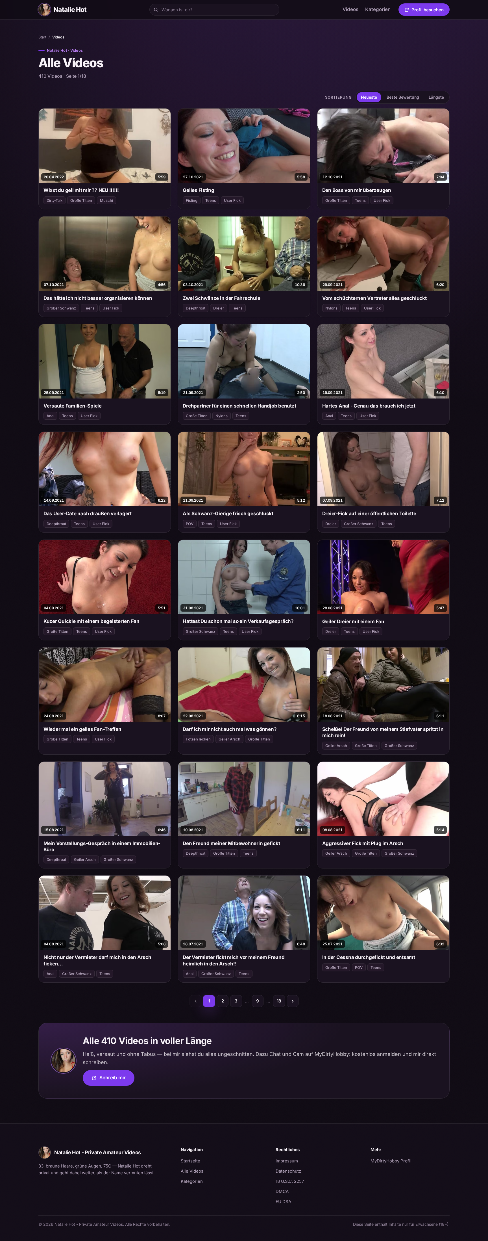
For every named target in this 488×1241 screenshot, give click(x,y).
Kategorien (378, 9)
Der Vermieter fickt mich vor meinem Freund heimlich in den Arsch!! (233, 960)
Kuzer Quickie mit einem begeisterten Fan (91, 621)
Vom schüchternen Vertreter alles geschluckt (374, 298)
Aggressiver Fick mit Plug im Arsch (362, 843)
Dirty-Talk (54, 200)
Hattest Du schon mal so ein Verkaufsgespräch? (238, 621)
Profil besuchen (430, 10)
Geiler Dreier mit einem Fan (353, 621)
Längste (436, 97)
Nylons (331, 308)
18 (279, 1001)
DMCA (282, 1191)
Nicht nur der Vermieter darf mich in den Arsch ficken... (97, 960)
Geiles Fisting (198, 190)
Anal (50, 415)
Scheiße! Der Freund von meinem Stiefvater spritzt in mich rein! (383, 732)
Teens (210, 200)
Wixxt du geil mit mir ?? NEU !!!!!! (81, 190)
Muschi (106, 200)
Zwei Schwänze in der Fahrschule (221, 298)
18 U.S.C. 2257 (290, 1181)
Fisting (191, 200)
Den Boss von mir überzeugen (356, 190)
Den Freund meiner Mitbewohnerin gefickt (231, 843)
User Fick (232, 200)
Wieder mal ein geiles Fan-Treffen (82, 729)
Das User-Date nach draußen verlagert (87, 513)
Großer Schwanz (61, 308)
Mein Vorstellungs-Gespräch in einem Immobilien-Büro (101, 846)
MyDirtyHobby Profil (410, 1161)
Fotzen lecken (198, 739)
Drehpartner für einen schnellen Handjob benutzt (239, 406)
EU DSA (283, 1201)
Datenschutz (288, 1171)
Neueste (369, 97)
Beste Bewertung (403, 97)
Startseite (190, 1161)
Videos (350, 9)
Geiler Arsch (229, 739)
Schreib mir (116, 1079)
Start (42, 37)
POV (189, 523)
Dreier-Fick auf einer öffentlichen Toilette (369, 513)
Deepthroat (195, 308)
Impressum (287, 1161)
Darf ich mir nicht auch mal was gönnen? (229, 729)
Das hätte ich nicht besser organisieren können (97, 298)
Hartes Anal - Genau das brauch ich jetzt (368, 406)
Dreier (218, 308)
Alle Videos (192, 1171)
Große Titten (81, 200)
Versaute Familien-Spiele (72, 406)
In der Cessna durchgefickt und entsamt (368, 957)
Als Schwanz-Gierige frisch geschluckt (228, 513)
